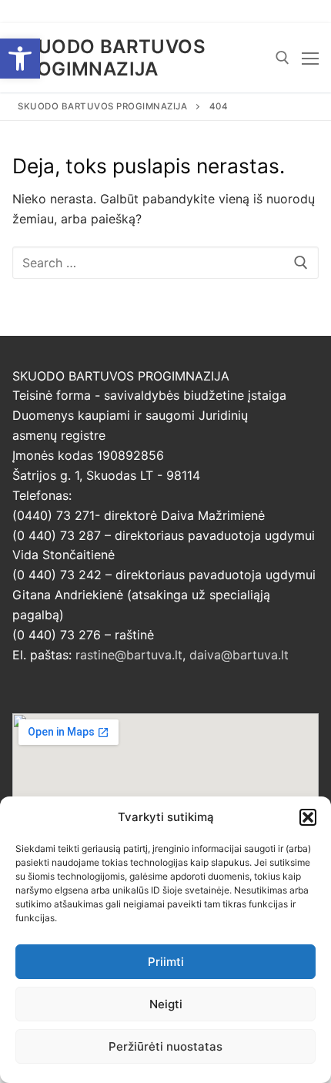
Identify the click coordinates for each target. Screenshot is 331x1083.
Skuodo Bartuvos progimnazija (109, 57)
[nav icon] (310, 58)
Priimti (166, 961)
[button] (20, 59)
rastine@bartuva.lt (128, 654)
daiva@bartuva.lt (239, 654)
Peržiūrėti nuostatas (165, 1046)
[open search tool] (282, 58)
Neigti (165, 1004)
